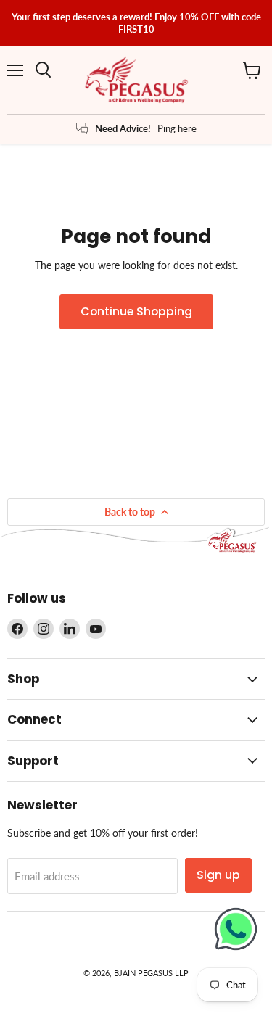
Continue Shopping (136, 311)
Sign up (218, 875)
